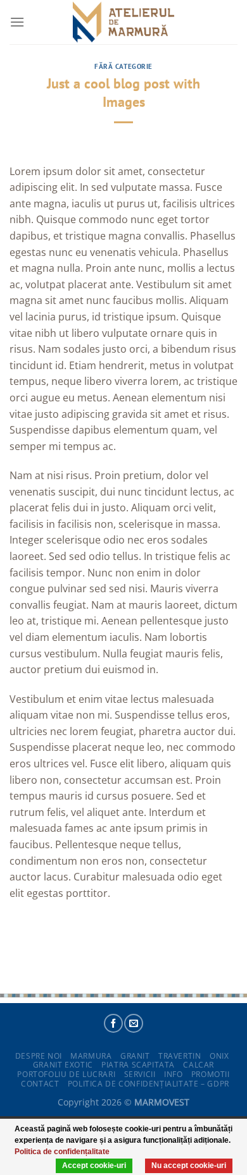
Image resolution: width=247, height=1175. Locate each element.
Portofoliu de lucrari (66, 1074)
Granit (135, 1055)
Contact (40, 1083)
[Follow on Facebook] (113, 1023)
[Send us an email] (133, 1023)
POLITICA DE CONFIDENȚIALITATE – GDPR (148, 1083)
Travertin (179, 1055)
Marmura (90, 1055)
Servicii (140, 1074)
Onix (219, 1055)
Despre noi (38, 1055)
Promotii (210, 1074)
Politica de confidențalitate (62, 1151)
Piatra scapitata (138, 1064)
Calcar (198, 1064)
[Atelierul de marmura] (123, 22)
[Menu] (17, 21)
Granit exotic (63, 1064)
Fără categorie (123, 66)
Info (173, 1074)
